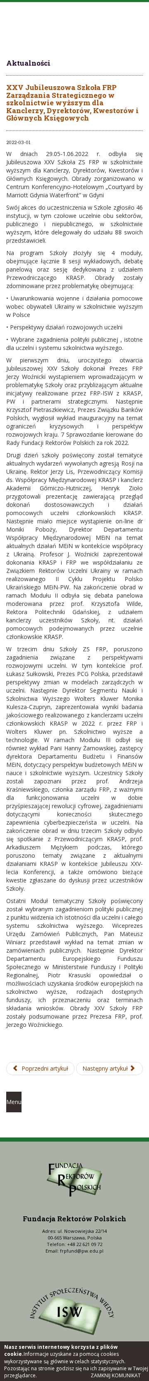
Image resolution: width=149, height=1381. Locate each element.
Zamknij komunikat (116, 1375)
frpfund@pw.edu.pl (81, 1251)
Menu (14, 1102)
